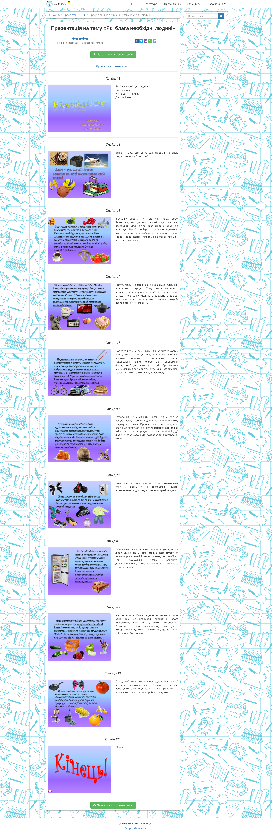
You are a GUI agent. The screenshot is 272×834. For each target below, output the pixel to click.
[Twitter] (141, 41)
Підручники (193, 4)
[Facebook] (137, 41)
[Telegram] (154, 41)
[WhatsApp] (150, 41)
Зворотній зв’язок (136, 828)
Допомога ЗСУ (216, 4)
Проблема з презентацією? (113, 66)
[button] (113, 54)
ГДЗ (134, 4)
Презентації (172, 4)
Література (150, 4)
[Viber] (145, 41)
